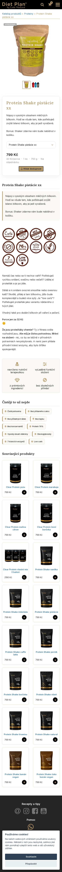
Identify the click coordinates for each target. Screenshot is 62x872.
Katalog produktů (11, 13)
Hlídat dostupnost (32, 169)
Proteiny (29, 13)
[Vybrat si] (24, 577)
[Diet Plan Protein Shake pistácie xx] (26, 85)
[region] (31, 50)
